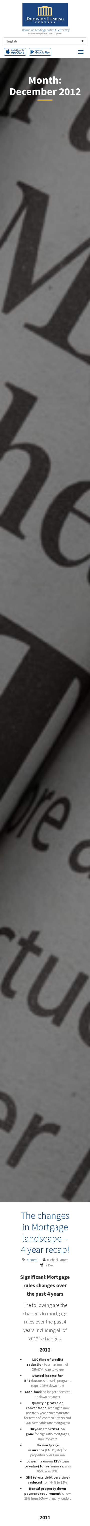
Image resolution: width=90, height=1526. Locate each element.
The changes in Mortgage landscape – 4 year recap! (45, 1232)
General (32, 1259)
